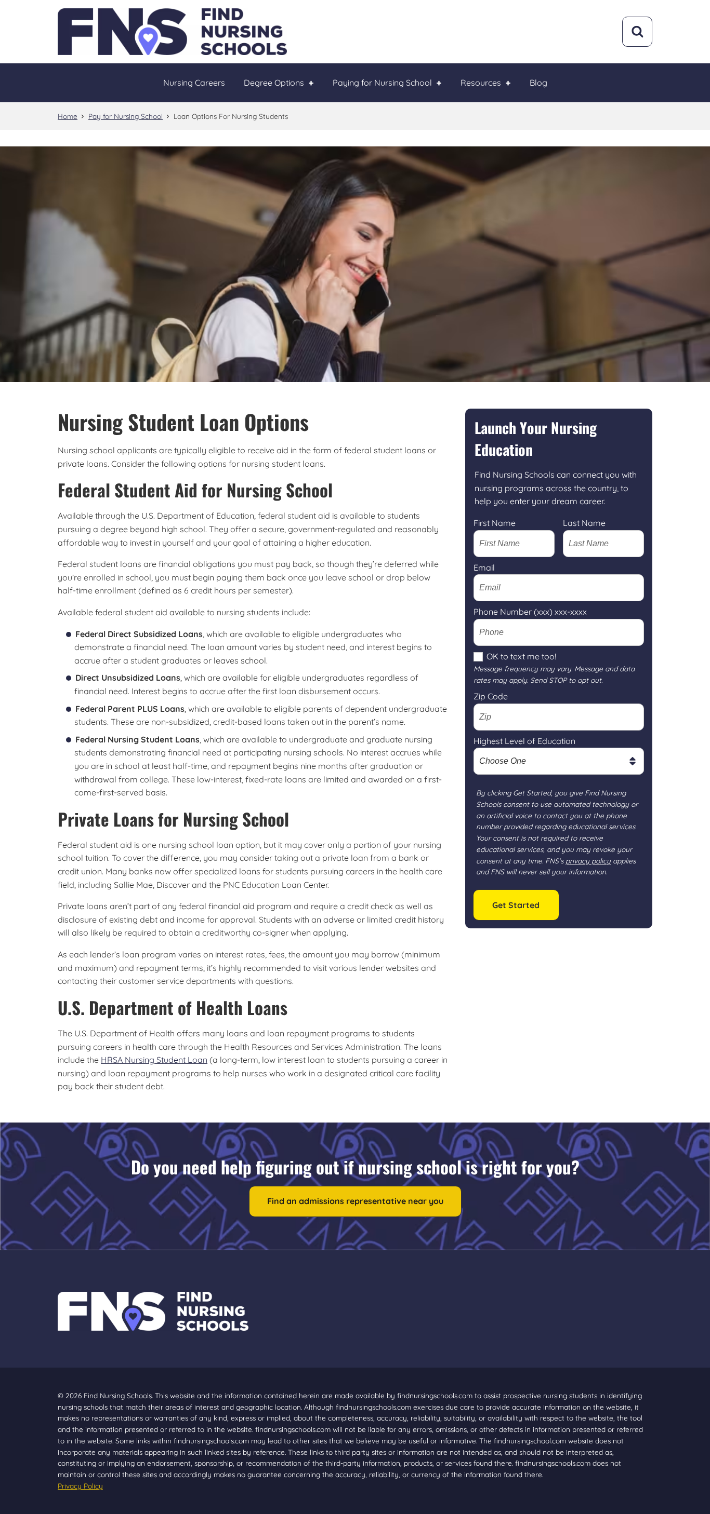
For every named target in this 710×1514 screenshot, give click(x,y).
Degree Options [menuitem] (274, 82)
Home (67, 116)
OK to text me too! (521, 656)
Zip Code (491, 696)
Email (484, 567)
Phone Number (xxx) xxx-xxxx (530, 611)
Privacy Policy (80, 1485)
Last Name (584, 523)
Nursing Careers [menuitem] (194, 82)
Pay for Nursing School (125, 116)
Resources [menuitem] (481, 82)
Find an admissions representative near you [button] (355, 1201)
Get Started (516, 905)
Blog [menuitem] (538, 82)
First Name (495, 523)
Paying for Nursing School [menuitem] (382, 82)
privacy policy (588, 860)
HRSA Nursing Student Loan (154, 1060)
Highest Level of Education (524, 741)
